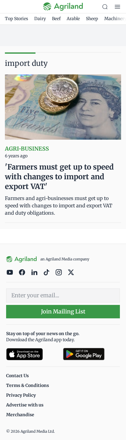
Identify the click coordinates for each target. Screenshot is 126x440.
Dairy (40, 18)
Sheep (92, 18)
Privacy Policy (21, 395)
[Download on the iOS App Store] (32, 354)
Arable (73, 18)
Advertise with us (24, 405)
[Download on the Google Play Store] (91, 354)
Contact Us (17, 375)
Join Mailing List (63, 311)
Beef (56, 18)
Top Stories (16, 18)
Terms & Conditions (27, 385)
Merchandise (20, 414)
